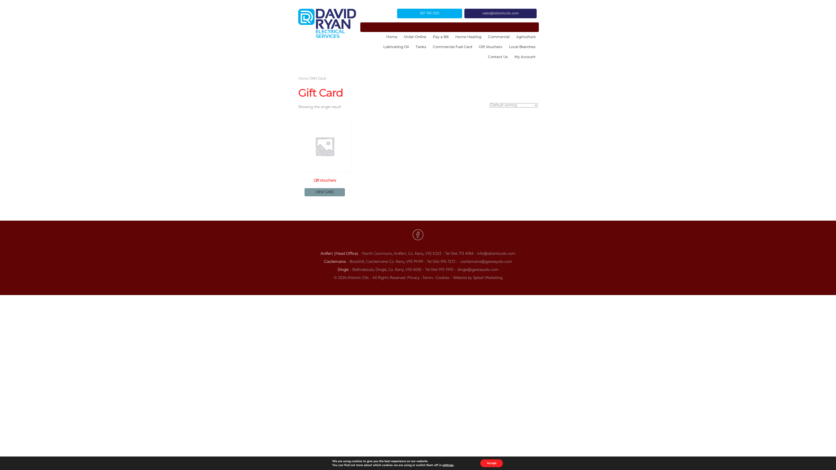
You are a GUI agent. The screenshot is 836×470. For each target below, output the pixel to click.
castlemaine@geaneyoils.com (486, 262)
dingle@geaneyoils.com (478, 270)
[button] (429, 13)
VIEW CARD (325, 192)
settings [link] (447, 465)
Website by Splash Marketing (477, 278)
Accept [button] (491, 463)
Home (303, 78)
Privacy (413, 278)
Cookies (442, 278)
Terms (428, 278)
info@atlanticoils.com (496, 253)
